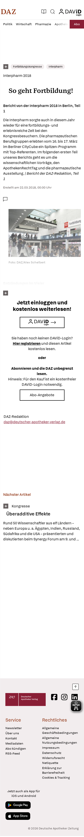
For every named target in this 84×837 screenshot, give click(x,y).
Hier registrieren (27, 343)
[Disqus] (42, 610)
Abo (77, 24)
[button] (8, 11)
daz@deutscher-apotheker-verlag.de (34, 422)
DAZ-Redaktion (16, 416)
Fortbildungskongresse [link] (27, 66)
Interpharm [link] (55, 66)
